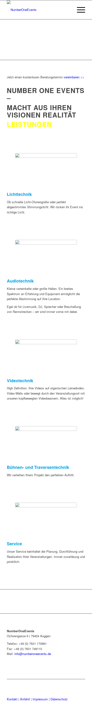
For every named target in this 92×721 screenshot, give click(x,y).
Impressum (40, 699)
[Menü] (78, 9)
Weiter (81, 40)
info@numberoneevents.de (32, 653)
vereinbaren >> (74, 77)
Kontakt (12, 699)
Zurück (11, 40)
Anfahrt (25, 699)
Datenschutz (59, 699)
